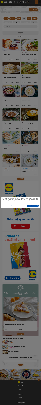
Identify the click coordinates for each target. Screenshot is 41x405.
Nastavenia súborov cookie (19, 205)
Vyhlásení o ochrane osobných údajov (8, 203)
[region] (20, 202)
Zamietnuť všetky (9, 205)
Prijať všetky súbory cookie (33, 205)
